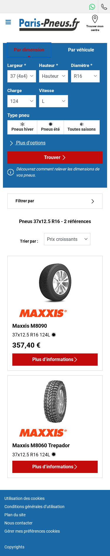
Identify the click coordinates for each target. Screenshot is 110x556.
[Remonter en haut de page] (94, 543)
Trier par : (29, 241)
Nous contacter (18, 523)
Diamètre (81, 65)
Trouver (52, 157)
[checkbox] (22, 127)
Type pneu (18, 115)
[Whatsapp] (92, 6)
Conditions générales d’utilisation (34, 506)
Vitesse (46, 90)
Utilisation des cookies (24, 498)
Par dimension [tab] (29, 50)
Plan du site (15, 514)
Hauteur (48, 65)
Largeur (16, 65)
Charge (14, 90)
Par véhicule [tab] (81, 50)
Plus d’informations (52, 359)
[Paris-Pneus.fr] (49, 25)
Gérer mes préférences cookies (32, 531)
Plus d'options (30, 143)
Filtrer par (25, 200)
